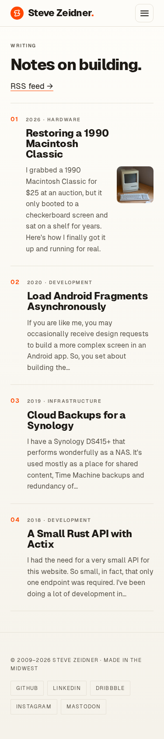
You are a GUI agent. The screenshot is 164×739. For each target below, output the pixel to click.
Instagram (34, 707)
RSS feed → (31, 86)
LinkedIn (67, 688)
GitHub (27, 688)
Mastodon (83, 707)
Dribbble (110, 688)
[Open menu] (144, 13)
